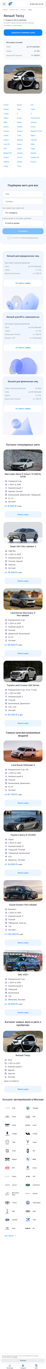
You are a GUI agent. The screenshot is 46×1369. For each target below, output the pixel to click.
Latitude (6, 162)
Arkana (6, 127)
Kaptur (33, 135)
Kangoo (20, 131)
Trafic (19, 135)
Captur (6, 118)
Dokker (19, 162)
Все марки (9, 1236)
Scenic (33, 127)
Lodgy (6, 166)
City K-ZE (7, 144)
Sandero (20, 153)
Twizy (19, 166)
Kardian (19, 127)
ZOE (5, 149)
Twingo (6, 113)
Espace (6, 109)
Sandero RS (35, 157)
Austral (6, 105)
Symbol (6, 157)
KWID (33, 144)
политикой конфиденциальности (29, 237)
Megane (20, 140)
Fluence (33, 162)
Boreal (19, 105)
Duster (19, 118)
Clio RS (19, 157)
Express (6, 131)
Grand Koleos (35, 118)
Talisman (34, 140)
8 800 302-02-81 (36, 4)
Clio (32, 105)
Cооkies (14, 1357)
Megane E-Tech (36, 131)
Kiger (19, 109)
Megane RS (8, 153)
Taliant (6, 135)
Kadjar (19, 149)
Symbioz (34, 122)
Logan (33, 149)
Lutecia (6, 140)
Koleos (19, 144)
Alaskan (33, 153)
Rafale (19, 122)
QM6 (5, 122)
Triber (33, 109)
